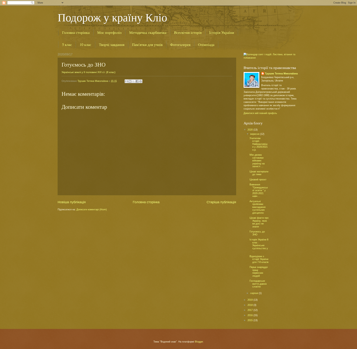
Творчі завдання (111, 44)
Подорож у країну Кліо (112, 17)
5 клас (67, 44)
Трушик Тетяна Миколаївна (281, 73)
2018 (250, 305)
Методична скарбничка (147, 32)
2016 (250, 315)
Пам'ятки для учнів (147, 44)
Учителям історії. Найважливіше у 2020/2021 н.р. (259, 144)
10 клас (85, 44)
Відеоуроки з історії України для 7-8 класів (259, 259)
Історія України (221, 32)
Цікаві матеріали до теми (259, 173)
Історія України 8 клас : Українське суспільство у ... (259, 245)
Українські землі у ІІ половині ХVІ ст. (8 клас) (88, 72)
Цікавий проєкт (258, 179)
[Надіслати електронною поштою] (126, 81)
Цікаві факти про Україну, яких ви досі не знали (259, 222)
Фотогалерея (180, 44)
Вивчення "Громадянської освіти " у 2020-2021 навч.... (259, 190)
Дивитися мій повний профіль (260, 113)
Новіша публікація (72, 202)
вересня (255, 134)
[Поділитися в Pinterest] (140, 81)
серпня (254, 293)
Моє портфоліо (109, 32)
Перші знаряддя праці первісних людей (259, 271)
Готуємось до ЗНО (257, 233)
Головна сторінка (76, 32)
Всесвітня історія (188, 32)
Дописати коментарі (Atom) (91, 209)
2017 (250, 310)
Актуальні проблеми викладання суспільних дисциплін (258, 207)
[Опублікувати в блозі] (130, 81)
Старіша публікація (221, 202)
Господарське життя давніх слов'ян (258, 283)
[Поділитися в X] (133, 81)
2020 (250, 129)
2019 (250, 299)
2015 (250, 320)
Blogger (199, 341)
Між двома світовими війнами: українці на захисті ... (257, 160)
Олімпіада (206, 44)
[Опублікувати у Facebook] (137, 81)
